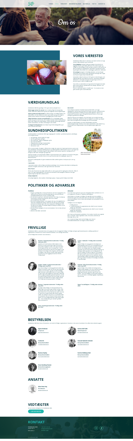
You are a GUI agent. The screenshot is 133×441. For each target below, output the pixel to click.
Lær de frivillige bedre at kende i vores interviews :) (39, 234)
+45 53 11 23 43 (45, 427)
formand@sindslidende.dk (73, 220)
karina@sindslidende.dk (83, 332)
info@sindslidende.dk (46, 428)
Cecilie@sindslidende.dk (43, 344)
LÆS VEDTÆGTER (36, 411)
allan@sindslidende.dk (43, 390)
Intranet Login (44, 430)
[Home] (31, 4)
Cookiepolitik (101, 437)
